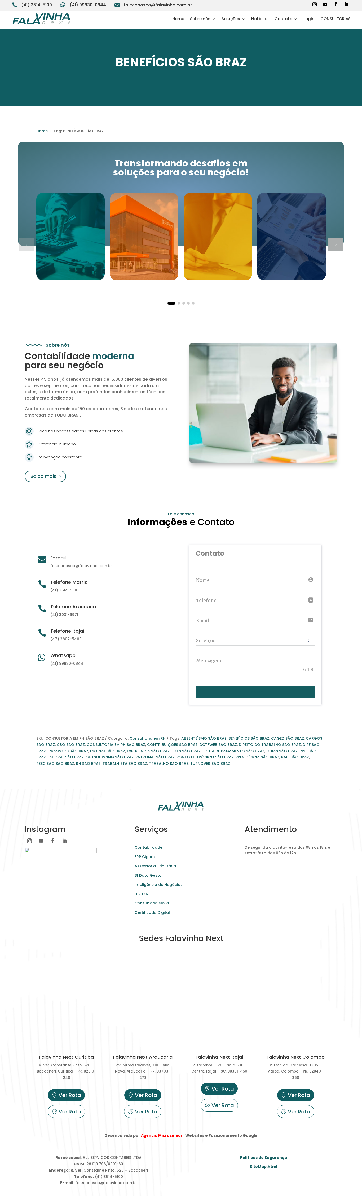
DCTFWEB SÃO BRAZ (218, 744)
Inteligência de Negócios (159, 884)
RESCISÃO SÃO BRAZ (55, 763)
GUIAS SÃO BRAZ (282, 751)
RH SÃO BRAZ (88, 763)
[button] (335, 244)
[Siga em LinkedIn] (346, 4)
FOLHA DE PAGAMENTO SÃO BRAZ (233, 751)
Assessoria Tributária (155, 866)
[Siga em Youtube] (325, 4)
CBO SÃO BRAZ (71, 744)
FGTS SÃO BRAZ (186, 751)
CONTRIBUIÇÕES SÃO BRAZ (172, 744)
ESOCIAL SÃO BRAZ (107, 751)
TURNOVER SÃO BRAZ (210, 763)
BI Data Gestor (149, 875)
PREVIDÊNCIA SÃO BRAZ (257, 757)
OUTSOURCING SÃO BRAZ (110, 757)
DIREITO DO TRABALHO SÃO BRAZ (270, 744)
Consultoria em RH (148, 738)
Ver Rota (70, 1095)
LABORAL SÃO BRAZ (66, 757)
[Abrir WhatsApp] (13, 1182)
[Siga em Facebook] (336, 4)
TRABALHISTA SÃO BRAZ (125, 763)
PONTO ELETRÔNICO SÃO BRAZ (205, 757)
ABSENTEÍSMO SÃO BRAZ (204, 738)
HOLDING (143, 894)
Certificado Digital (152, 912)
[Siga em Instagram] (314, 4)
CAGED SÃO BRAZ (287, 738)
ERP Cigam (145, 856)
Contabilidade (148, 847)
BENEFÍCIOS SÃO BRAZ (248, 738)
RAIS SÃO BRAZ (295, 757)
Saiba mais (43, 476)
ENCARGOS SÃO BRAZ (68, 751)
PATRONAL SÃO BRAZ (155, 757)
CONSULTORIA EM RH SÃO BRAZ (116, 744)
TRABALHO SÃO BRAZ (168, 763)
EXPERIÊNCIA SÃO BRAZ (148, 751)
